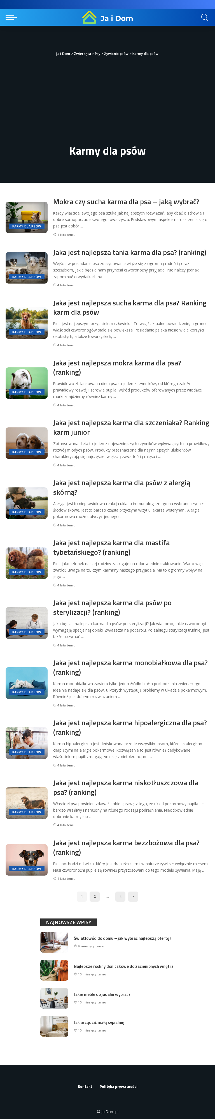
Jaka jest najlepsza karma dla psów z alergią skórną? (121, 487)
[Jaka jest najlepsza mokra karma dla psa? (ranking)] (27, 383)
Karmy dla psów (26, 226)
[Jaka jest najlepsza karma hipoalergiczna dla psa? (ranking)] (27, 743)
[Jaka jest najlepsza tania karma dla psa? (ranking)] (27, 268)
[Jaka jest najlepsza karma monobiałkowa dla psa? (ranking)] (27, 683)
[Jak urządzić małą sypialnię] (54, 1026)
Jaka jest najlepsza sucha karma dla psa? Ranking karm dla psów (130, 307)
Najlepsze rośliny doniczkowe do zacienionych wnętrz (124, 966)
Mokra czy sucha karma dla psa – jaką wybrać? (126, 201)
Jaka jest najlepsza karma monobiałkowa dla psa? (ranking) (130, 667)
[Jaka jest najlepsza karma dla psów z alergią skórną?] (27, 503)
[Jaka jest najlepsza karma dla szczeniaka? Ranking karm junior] (27, 443)
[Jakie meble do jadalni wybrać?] (54, 998)
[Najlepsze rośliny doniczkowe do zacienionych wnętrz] (54, 970)
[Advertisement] (107, 99)
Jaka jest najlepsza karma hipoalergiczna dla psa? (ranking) (130, 727)
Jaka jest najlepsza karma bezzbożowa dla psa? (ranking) (126, 847)
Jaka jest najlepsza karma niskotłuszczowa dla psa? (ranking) (125, 787)
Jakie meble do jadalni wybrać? (102, 994)
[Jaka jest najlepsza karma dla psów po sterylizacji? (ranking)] (27, 623)
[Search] (203, 17)
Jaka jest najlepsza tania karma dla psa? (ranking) (129, 252)
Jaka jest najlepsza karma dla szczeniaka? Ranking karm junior (131, 427)
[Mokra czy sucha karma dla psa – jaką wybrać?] (27, 217)
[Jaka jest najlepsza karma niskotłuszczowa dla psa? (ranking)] (27, 803)
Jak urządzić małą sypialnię (99, 1022)
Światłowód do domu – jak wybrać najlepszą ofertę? (122, 938)
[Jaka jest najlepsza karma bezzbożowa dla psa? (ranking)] (27, 860)
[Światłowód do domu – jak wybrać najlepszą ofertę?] (54, 942)
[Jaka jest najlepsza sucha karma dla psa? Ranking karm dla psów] (27, 323)
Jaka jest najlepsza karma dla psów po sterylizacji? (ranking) (112, 607)
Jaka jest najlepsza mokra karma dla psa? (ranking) (117, 367)
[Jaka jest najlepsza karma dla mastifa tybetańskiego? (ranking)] (27, 563)
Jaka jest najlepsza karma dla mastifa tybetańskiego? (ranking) (111, 547)
